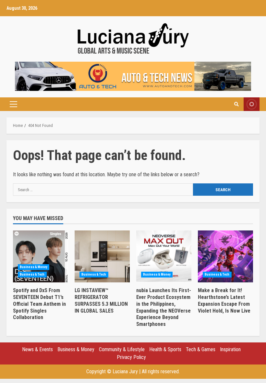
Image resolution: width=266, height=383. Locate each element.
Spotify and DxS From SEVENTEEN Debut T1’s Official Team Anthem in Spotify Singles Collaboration (40, 256)
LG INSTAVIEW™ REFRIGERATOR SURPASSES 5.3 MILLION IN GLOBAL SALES (102, 256)
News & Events (37, 349)
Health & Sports (165, 349)
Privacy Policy (131, 357)
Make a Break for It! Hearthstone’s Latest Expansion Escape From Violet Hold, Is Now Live (225, 256)
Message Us (252, 104)
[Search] (236, 104)
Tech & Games (200, 349)
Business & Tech (32, 274)
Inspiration (230, 349)
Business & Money (33, 267)
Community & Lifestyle (122, 349)
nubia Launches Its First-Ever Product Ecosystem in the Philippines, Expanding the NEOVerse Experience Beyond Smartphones (163, 256)
